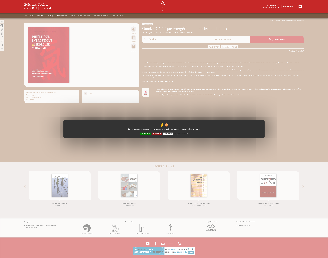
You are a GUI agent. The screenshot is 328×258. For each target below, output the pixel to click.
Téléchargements (84, 16)
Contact (115, 16)
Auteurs (72, 16)
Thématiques (62, 16)
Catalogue (50, 16)
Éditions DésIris (36, 4)
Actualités (40, 16)
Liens (122, 16)
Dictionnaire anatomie (101, 16)
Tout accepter (146, 133)
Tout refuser (157, 133)
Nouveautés (29, 16)
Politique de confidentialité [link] (181, 133)
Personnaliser (168, 133)
